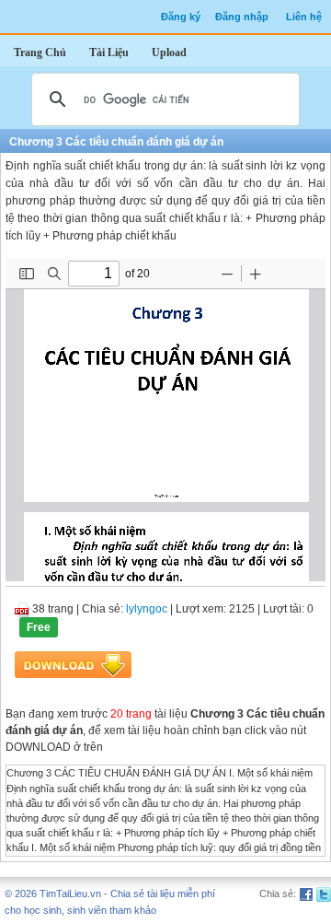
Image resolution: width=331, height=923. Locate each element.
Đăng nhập (241, 16)
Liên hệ (304, 16)
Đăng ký (180, 16)
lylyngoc (146, 608)
